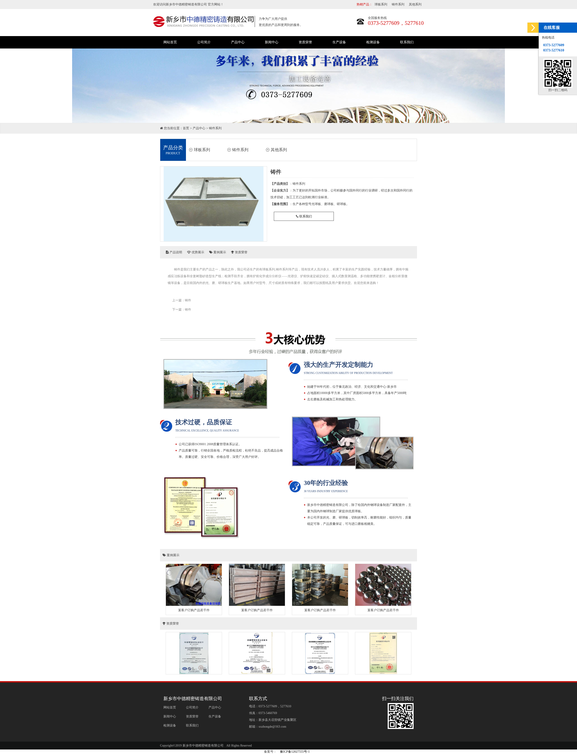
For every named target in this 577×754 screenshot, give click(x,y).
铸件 (188, 300)
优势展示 (197, 252)
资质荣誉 (305, 42)
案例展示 (219, 252)
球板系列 (381, 4)
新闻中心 (271, 42)
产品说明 (175, 252)
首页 (186, 128)
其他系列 (415, 4)
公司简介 (204, 42)
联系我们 (407, 42)
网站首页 (170, 42)
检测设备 (373, 42)
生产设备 (339, 42)
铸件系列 (398, 4)
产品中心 (238, 42)
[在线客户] (533, 28)
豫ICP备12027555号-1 (295, 751)
